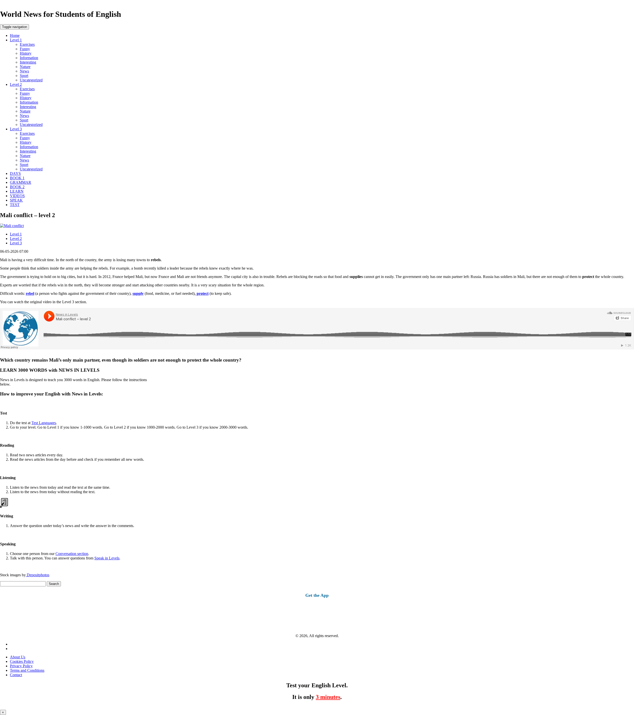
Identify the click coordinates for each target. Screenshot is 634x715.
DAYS (15, 173)
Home (15, 35)
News (24, 71)
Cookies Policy (22, 661)
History (25, 53)
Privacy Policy (21, 666)
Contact (16, 675)
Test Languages (43, 423)
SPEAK (16, 200)
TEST (15, 205)
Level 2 (16, 84)
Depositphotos (37, 575)
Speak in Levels (106, 558)
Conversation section (71, 554)
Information (29, 58)
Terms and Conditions (27, 670)
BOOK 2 (17, 187)
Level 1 (16, 40)
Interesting (28, 62)
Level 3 (16, 129)
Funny (25, 49)
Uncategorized (31, 80)
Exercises (27, 44)
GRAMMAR (20, 182)
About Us (17, 657)
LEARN (17, 191)
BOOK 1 (17, 178)
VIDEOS (17, 196)
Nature (25, 67)
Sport (24, 75)
